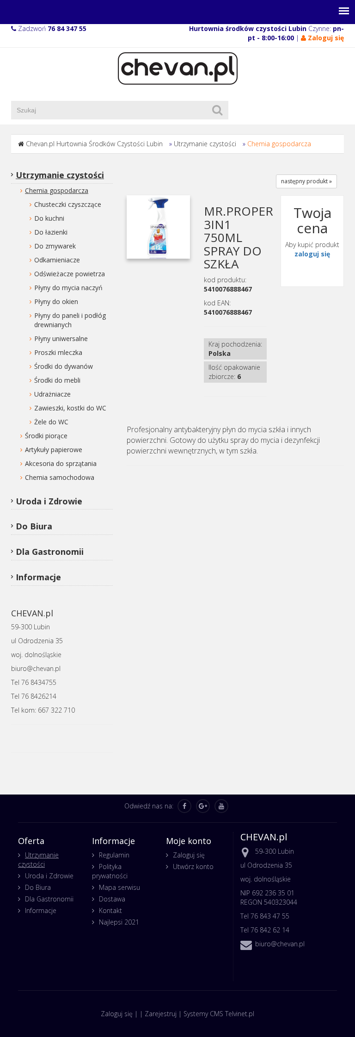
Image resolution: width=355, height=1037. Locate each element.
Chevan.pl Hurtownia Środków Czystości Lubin (94, 143)
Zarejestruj (161, 1013)
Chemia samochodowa (59, 477)
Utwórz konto (193, 866)
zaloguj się (312, 253)
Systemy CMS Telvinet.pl (219, 1013)
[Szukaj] (217, 110)
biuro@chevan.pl (280, 943)
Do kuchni (49, 218)
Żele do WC (51, 421)
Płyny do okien (56, 301)
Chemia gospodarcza (279, 143)
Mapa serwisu (119, 887)
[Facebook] (184, 806)
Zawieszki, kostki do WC (70, 408)
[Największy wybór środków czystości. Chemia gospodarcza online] (178, 67)
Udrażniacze (52, 394)
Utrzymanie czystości (205, 143)
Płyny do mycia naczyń (68, 287)
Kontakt (110, 910)
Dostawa (112, 898)
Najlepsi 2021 (119, 922)
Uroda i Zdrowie (49, 501)
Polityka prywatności (110, 871)
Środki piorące (46, 435)
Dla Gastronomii (50, 551)
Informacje (38, 577)
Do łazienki (50, 232)
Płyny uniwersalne (61, 338)
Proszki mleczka (58, 352)
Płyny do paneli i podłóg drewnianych (70, 320)
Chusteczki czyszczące (67, 204)
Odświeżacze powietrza (69, 273)
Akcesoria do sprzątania (61, 463)
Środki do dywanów (63, 366)
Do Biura (34, 526)
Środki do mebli (57, 380)
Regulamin (114, 855)
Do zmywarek (55, 246)
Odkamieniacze (57, 259)
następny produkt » (306, 181)
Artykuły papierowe (53, 449)
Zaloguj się (189, 855)
